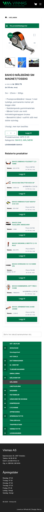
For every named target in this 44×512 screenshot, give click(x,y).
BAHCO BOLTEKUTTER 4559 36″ (23, 183)
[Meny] (40, 4)
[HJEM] (6, 17)
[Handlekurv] (35, 4)
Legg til (28, 133)
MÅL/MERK (28, 140)
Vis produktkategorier (18, 26)
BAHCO (18, 140)
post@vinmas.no (13, 461)
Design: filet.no (36, 509)
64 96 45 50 (13, 458)
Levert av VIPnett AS (24, 509)
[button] (22, 25)
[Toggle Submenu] (5, 348)
